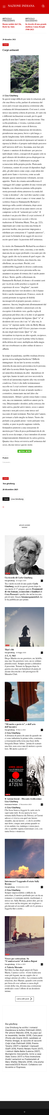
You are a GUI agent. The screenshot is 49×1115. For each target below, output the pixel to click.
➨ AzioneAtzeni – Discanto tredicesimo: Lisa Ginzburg (23, 800)
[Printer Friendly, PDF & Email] (24, 452)
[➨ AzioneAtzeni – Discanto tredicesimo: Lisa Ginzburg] (24, 776)
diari (5, 44)
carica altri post (23, 998)
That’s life (9, 649)
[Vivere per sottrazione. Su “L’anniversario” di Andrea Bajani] (24, 936)
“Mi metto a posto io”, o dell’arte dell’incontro (20, 725)
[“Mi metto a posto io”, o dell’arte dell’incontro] (24, 701)
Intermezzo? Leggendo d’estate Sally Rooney (22, 882)
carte (7, 573)
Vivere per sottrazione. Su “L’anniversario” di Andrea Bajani (21, 960)
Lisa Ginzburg (17, 499)
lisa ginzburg (9, 483)
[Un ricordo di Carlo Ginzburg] (24, 555)
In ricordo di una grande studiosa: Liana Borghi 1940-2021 (35, 27)
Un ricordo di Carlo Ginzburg (18, 577)
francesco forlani (11, 804)
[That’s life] (24, 627)
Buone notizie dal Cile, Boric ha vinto (12, 25)
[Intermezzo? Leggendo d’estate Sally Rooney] (24, 858)
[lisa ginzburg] (11, 1014)
